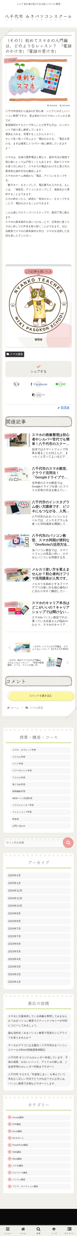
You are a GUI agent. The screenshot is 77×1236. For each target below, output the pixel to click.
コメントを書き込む (40, 695)
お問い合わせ (18, 826)
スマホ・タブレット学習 (24, 750)
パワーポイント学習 (22, 770)
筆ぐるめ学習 (18, 784)
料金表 (15, 819)
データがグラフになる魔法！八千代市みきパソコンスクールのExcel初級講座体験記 (37, 1047)
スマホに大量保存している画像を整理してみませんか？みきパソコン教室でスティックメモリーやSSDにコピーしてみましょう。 (37, 1021)
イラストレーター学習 (23, 805)
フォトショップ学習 (22, 812)
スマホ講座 (16, 354)
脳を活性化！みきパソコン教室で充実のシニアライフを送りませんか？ (37, 1035)
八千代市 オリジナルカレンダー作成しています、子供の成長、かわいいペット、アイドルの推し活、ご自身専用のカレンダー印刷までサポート (38, 1062)
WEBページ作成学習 (22, 798)
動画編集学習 (18, 791)
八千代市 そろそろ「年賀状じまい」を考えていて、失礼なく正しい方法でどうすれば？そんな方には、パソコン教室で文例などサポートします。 (38, 1079)
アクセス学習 (18, 777)
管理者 (38, 339)
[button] (38, 395)
